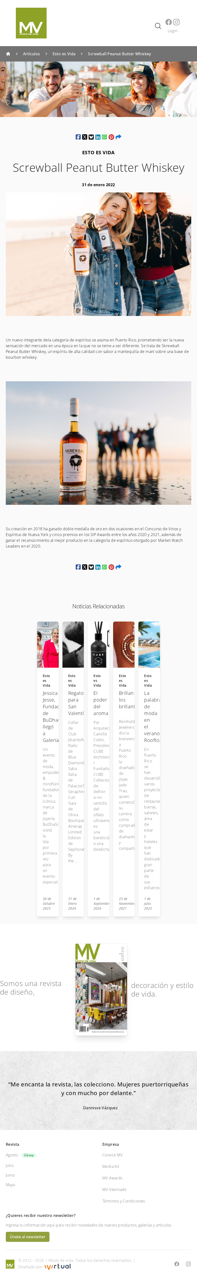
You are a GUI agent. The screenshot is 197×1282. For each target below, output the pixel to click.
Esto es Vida (64, 53)
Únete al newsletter (27, 1236)
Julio (9, 1165)
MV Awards (112, 1178)
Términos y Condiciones (123, 1201)
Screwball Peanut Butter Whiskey (119, 53)
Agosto (12, 1155)
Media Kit (110, 1166)
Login (172, 30)
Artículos (31, 53)
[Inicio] (8, 53)
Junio (10, 1175)
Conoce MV (112, 1155)
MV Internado (114, 1189)
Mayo (10, 1184)
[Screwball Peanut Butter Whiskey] (78, 137)
